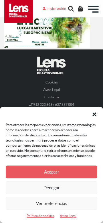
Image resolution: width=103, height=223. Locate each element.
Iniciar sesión (56, 8)
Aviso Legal (68, 216)
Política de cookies (40, 216)
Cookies (51, 82)
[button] (94, 114)
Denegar (51, 187)
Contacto (51, 97)
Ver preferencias (51, 203)
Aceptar (51, 172)
